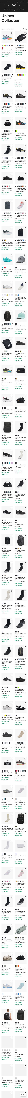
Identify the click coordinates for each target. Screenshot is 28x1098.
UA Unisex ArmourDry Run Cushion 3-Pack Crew (20, 578)
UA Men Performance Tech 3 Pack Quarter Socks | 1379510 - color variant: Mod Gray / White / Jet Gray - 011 (5, 659)
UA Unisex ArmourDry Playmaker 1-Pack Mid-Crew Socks (20, 466)
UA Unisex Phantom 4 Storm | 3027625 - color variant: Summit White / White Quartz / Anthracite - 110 (18, 351)
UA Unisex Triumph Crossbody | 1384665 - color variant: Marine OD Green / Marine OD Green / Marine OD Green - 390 (16, 938)
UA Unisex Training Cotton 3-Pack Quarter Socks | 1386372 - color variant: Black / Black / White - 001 (16, 603)
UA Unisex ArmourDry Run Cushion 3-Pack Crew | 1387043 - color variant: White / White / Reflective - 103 (20, 575)
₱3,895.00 (17, 412)
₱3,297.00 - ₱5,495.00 (7, 470)
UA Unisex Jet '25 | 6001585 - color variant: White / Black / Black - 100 (7, 687)
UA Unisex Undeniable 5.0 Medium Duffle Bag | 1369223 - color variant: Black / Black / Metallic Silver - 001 (17, 186)
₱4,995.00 (4, 693)
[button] (20, 5)
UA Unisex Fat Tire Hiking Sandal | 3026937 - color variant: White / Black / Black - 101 (16, 715)
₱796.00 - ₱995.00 (6, 1055)
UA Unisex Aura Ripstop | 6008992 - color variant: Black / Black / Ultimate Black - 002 (25, 771)
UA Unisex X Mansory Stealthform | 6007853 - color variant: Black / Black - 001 (16, 324)
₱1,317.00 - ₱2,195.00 (6, 217)
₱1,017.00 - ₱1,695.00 (20, 245)
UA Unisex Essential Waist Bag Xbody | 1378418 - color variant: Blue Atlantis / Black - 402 (19, 45)
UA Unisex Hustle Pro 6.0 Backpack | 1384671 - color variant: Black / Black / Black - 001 (16, 548)
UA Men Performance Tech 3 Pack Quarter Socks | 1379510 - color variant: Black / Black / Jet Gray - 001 (2, 659)
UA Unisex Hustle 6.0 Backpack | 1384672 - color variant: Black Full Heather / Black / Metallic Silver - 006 (21, 659)
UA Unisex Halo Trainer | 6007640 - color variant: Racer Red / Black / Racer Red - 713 (7, 186)
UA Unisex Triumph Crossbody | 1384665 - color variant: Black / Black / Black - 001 (18, 938)
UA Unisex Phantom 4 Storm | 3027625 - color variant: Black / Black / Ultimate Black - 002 (16, 351)
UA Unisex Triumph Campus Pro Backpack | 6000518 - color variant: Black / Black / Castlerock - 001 (16, 1023)
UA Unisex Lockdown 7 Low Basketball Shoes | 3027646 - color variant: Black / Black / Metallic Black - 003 (21, 158)
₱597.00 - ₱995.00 (6, 164)
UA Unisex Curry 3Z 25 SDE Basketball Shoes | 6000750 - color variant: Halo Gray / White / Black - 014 (5, 463)
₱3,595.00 (17, 1083)
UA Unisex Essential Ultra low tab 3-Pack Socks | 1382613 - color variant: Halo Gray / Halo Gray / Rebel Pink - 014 (7, 881)
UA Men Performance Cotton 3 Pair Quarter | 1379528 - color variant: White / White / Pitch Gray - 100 (2, 632)
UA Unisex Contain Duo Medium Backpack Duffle (20, 969)
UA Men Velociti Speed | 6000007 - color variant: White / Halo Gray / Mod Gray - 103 (5, 743)
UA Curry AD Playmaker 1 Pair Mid (20, 438)
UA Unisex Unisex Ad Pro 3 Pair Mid (6, 578)
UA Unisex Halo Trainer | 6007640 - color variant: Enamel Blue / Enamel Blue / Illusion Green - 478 (9, 186)
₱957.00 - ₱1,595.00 (20, 747)
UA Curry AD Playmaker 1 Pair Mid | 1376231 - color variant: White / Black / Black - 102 (18, 435)
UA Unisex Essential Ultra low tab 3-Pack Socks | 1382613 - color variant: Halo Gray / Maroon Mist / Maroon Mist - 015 (9, 881)
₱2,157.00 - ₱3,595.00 (20, 191)
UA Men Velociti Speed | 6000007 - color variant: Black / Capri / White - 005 (9, 743)
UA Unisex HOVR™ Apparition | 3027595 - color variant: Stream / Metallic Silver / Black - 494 (4, 799)
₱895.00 (17, 609)
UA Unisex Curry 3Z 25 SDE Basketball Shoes (6, 468)
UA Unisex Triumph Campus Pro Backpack (20, 1025)
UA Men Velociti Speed (6, 747)
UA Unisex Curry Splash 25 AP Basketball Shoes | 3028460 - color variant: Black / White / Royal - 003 (2, 240)
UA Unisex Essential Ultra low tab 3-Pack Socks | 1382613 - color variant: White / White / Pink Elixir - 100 (5, 881)
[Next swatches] (25, 45)
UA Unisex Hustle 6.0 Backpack (20, 662)
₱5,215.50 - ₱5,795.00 (20, 972)
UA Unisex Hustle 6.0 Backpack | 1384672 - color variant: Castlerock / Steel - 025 (23, 659)
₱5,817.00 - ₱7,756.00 (6, 52)
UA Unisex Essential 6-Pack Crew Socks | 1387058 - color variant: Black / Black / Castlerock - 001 (5, 603)
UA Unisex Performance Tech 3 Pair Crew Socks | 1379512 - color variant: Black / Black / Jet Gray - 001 (2, 826)
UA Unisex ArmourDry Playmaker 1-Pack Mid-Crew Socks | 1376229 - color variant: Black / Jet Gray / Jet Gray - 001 (16, 463)
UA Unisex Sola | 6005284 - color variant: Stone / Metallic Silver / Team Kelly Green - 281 (2, 297)
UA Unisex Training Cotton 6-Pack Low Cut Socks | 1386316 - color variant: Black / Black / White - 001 (2, 938)
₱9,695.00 (4, 748)
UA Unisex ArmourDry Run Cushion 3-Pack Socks (20, 495)
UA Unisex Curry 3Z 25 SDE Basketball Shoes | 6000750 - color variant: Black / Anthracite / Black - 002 (2, 463)
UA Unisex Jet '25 (5, 691)
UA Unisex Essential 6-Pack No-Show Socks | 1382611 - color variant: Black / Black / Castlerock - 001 (4, 75)
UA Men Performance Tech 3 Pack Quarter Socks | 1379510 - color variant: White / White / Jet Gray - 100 (7, 659)
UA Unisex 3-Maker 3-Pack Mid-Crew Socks (6, 856)
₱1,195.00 (3, 665)
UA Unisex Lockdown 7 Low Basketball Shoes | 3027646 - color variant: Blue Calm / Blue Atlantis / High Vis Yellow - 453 (23, 158)
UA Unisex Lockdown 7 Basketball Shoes (7, 107)
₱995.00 (17, 469)
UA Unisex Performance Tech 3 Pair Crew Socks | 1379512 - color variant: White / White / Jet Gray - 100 (7, 826)
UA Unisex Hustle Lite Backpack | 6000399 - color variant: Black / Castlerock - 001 (4, 324)
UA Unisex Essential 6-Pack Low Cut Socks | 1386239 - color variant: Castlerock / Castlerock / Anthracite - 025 (21, 743)
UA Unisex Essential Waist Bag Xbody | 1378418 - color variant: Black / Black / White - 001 (17, 45)
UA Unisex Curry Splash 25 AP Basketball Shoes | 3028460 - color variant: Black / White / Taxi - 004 (5, 240)
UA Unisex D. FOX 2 (19, 1054)
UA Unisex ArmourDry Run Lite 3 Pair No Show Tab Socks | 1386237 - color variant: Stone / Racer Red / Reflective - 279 (16, 295)
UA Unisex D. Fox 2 (19, 133)
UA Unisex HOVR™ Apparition (5, 801)
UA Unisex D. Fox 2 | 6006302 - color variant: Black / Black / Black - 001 (16, 520)
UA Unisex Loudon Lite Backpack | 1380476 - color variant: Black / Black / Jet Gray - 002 (17, 240)
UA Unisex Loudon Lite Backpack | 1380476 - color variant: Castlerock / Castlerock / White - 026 (19, 240)
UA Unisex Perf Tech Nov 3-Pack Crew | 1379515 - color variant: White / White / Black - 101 (7, 1050)
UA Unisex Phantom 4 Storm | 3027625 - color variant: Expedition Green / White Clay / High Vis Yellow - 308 (20, 351)
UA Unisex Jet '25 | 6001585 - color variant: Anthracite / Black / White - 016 (2, 687)
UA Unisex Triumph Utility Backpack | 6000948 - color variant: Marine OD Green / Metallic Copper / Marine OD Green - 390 (16, 826)
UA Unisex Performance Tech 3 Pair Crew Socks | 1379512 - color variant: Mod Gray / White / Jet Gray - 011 (5, 826)
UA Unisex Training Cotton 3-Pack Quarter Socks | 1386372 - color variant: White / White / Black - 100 (18, 603)
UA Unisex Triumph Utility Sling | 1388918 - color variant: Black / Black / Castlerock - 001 (2, 435)
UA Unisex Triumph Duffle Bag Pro (6, 968)
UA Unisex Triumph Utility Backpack (19, 829)
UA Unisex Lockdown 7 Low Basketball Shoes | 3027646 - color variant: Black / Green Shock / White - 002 (19, 158)
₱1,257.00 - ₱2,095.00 (20, 50)
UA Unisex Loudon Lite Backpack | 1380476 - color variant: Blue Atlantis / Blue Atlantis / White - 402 (23, 240)
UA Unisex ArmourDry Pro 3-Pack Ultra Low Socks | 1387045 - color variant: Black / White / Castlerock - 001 (16, 909)
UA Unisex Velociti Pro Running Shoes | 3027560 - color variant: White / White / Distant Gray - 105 (5, 520)
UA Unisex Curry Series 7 (7, 50)
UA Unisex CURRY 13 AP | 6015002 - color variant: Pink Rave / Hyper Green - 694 (23, 75)
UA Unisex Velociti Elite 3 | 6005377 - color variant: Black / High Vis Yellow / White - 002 (2, 379)
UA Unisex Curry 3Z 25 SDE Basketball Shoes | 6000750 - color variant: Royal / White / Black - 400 (7, 463)
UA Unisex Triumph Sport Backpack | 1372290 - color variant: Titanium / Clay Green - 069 (5, 548)
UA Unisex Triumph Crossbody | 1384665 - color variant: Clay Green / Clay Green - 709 (23, 938)
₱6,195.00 (17, 526)
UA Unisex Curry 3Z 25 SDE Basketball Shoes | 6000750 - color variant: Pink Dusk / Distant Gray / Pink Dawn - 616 (12, 463)
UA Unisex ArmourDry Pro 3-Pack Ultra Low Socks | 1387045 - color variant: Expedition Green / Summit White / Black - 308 (18, 909)
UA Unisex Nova (19, 106)
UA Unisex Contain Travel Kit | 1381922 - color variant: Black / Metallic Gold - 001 (16, 379)
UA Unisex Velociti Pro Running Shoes (6, 523)
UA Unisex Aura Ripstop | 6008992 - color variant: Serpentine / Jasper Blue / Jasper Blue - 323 (23, 771)
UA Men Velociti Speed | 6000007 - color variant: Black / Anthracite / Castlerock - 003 (2, 743)
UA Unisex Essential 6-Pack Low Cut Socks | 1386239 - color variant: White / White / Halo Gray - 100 (23, 743)
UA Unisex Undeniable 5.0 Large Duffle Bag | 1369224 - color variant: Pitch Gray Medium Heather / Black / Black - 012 (2, 771)
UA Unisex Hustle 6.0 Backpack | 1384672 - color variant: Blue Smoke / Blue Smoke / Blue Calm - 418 (19, 659)
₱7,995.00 (17, 82)
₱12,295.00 (4, 385)
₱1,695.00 (3, 356)
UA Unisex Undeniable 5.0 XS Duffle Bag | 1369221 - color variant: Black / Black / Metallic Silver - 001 (4, 131)
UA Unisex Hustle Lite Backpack (6, 326)
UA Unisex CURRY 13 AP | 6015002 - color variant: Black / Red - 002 (19, 75)
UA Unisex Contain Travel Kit (19, 381)
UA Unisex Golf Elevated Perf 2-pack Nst (20, 634)
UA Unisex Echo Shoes (6, 717)
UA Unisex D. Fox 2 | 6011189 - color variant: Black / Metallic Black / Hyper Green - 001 (16, 131)
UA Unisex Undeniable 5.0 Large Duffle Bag (6, 773)
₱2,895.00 (4, 440)
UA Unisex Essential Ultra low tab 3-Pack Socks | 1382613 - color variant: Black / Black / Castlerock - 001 (2, 881)
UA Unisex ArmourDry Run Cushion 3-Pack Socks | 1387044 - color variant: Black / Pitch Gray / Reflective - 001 (16, 492)
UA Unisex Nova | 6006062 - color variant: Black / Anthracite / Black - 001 (17, 104)
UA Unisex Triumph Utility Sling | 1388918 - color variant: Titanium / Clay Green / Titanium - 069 (5, 435)
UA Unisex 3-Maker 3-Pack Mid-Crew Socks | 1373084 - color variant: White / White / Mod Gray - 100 (2, 854)
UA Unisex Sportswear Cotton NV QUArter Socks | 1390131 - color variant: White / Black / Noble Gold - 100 (16, 881)
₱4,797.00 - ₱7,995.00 (20, 107)
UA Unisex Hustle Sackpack (5, 1025)
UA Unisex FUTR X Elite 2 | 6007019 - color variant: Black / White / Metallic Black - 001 (2, 408)
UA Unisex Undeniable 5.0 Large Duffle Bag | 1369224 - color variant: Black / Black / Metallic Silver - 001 (7, 771)
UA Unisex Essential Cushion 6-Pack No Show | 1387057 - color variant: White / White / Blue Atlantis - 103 (18, 994)
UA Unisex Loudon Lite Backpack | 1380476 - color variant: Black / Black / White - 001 (21, 240)
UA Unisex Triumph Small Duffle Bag (19, 1081)
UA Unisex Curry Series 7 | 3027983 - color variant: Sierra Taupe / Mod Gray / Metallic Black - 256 (12, 45)
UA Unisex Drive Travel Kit (20, 856)
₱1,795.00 (17, 498)
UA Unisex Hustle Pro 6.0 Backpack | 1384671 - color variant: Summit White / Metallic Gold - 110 (18, 548)
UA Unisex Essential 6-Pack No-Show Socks (6, 77)
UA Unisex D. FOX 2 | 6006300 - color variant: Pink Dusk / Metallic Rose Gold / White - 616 (16, 1050)
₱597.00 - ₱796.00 (19, 636)
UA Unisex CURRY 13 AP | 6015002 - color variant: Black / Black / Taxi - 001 (17, 75)
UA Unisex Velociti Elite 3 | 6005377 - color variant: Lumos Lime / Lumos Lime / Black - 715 (5, 379)
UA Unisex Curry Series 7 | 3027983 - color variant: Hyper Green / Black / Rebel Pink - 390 (5, 45)
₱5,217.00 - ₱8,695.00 (6, 190)
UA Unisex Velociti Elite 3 (6, 383)
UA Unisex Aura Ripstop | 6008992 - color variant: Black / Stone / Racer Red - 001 (16, 771)
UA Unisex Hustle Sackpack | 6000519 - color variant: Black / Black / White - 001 (2, 1023)
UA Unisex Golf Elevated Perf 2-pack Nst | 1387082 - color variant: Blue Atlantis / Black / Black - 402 (18, 632)
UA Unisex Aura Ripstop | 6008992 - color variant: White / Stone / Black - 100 (20, 771)
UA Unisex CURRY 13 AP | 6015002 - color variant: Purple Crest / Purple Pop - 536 (21, 75)
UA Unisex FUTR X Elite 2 (7, 410)
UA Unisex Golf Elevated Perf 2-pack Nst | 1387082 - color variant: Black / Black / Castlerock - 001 (16, 632)
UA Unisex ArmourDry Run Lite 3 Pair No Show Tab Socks (20, 298)
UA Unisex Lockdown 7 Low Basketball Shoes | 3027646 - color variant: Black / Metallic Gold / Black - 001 (17, 158)
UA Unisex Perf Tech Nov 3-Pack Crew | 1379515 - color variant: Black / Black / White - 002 (5, 1050)
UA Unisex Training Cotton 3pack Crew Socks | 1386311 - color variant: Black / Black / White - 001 (2, 909)
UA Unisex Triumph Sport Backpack (6, 551)
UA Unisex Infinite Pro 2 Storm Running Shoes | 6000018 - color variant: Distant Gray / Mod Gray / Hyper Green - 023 (18, 687)
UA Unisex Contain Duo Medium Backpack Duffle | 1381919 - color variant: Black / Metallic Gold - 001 (16, 966)
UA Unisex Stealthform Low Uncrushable (20, 270)
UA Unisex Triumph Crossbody (19, 940)
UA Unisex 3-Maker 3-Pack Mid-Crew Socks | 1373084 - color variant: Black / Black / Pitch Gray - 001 (5, 854)
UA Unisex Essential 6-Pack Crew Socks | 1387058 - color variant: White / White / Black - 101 (2, 603)
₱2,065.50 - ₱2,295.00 (7, 328)
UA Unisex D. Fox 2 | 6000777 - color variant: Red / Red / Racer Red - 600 (5, 267)
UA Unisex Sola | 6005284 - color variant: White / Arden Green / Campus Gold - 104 (12, 295)
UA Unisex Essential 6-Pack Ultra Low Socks (20, 801)
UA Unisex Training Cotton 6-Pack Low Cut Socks (7, 941)
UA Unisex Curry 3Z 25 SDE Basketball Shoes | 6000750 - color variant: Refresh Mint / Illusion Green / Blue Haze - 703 (2, 465)
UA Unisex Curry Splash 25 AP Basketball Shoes (7, 243)
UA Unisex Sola (5, 299)
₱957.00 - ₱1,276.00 (20, 915)
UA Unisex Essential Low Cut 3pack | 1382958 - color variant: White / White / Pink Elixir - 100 (21, 213)
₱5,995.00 (4, 553)
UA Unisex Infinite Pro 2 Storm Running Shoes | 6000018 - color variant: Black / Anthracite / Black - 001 (16, 687)
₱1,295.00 (3, 858)
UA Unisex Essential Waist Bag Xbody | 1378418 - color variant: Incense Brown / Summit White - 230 (23, 45)
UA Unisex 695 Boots (6, 1080)
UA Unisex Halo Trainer (6, 188)
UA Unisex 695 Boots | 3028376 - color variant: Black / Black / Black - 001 (2, 1078)
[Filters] (26, 29)
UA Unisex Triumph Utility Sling (6, 438)
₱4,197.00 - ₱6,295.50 (6, 271)
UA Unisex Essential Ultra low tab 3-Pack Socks (6, 884)
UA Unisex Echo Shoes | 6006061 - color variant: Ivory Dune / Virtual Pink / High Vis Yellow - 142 (4, 715)
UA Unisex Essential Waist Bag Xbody (19, 48)
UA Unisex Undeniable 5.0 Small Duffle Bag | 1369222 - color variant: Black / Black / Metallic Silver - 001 (4, 492)
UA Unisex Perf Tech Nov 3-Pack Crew (6, 1053)
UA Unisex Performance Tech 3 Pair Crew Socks (7, 829)
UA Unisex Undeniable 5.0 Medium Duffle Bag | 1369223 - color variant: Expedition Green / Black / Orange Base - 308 (21, 186)
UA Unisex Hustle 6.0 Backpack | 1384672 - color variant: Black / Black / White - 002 (17, 659)
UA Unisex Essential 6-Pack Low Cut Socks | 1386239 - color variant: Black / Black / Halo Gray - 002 (19, 743)
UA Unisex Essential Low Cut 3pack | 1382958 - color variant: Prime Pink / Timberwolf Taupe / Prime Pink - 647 (23, 213)
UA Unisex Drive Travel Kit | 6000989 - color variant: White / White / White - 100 (16, 854)
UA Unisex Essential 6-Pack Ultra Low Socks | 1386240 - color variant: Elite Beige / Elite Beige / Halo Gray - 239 (16, 799)
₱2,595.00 (4, 136)
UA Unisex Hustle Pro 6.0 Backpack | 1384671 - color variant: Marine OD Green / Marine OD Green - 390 (20, 548)
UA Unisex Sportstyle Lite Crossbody (6, 354)
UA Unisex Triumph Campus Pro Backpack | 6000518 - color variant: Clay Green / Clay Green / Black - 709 (18, 1023)
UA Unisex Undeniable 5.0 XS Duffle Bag (6, 134)
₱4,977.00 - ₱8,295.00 (7, 301)
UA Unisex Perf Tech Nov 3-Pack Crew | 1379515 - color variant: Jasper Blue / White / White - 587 (2, 1050)
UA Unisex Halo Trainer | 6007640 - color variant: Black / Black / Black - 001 (2, 186)
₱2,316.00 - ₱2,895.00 (7, 497)
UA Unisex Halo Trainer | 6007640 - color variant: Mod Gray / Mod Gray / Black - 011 (5, 186)
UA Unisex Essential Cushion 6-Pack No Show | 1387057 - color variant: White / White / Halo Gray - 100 (16, 994)
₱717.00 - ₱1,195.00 (19, 887)
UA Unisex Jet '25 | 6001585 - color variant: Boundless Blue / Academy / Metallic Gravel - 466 (5, 687)
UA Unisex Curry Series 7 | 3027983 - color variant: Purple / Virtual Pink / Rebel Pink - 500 (9, 45)
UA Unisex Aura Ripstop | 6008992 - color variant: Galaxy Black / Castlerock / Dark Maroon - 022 (18, 771)
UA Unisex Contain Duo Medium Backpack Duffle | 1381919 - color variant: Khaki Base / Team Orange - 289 (18, 966)
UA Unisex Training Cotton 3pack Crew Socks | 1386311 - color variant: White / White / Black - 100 (5, 909)
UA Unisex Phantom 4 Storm (20, 354)
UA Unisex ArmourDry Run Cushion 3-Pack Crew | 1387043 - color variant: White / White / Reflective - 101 (18, 575)
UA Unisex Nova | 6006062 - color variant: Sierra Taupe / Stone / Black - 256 (21, 104)
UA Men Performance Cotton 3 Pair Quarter (6, 634)
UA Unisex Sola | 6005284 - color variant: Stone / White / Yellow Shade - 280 (7, 295)
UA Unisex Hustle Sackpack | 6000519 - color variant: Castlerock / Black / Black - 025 (5, 1023)
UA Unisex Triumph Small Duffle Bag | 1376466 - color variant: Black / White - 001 (16, 1078)
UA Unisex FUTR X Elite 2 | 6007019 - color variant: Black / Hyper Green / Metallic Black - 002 (5, 408)
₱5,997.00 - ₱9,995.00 (7, 719)
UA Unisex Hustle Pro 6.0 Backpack (20, 551)
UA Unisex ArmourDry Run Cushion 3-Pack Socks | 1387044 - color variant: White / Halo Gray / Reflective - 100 (18, 492)
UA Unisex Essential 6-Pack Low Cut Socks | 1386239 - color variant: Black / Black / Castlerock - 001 (17, 743)
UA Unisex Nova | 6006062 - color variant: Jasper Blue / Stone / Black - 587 (23, 104)
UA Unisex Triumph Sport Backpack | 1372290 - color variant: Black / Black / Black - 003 (2, 548)
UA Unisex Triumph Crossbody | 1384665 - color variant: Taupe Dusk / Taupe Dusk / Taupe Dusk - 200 (20, 938)
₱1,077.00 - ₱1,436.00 (6, 580)
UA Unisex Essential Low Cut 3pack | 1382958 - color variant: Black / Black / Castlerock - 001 (17, 213)
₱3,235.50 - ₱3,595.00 (20, 1027)
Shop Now (14, 10)
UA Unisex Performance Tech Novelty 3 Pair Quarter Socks (7, 161)
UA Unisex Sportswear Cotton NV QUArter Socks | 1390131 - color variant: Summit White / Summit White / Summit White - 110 (18, 881)
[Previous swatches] (16, 45)
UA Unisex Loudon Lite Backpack (20, 243)
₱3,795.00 (4, 109)
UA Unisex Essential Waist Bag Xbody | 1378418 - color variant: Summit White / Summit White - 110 (21, 45)
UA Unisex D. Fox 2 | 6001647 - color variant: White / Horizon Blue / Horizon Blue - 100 (2, 994)
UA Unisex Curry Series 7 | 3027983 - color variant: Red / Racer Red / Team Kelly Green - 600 (2, 48)
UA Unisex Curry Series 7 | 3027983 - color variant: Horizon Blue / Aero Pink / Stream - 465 (7, 45)
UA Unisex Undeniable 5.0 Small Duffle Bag (6, 495)
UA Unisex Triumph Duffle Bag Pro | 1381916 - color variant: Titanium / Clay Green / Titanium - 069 (5, 966)
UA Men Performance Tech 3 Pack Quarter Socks (6, 662)
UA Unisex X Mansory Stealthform (20, 326)
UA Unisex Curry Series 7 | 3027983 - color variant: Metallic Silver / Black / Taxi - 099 (2, 45)
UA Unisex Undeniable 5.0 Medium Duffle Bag (20, 189)
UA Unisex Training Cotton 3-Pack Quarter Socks (20, 607)
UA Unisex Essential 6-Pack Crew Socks (6, 606)
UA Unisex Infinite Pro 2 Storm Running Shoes (20, 690)
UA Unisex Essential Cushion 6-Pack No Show (19, 997)
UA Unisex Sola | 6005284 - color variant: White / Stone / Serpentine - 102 (5, 295)
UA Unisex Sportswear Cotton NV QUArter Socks (20, 884)
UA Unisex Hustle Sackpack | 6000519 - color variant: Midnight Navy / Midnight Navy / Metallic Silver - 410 (7, 1023)
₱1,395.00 (3, 79)
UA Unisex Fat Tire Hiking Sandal (19, 718)
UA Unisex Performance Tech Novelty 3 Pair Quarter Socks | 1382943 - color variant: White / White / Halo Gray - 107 (4, 158)
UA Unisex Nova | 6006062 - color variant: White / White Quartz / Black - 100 (19, 104)
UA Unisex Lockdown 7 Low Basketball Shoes (20, 160)
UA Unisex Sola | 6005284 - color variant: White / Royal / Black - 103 (9, 295)
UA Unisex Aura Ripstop (20, 775)
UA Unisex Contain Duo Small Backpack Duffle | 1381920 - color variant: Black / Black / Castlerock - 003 (16, 408)
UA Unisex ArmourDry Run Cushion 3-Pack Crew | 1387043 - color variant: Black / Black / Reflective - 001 (16, 575)
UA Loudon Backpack (6, 215)
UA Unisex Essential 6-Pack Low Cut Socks (20, 745)
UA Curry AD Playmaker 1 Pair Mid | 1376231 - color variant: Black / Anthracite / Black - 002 (16, 435)
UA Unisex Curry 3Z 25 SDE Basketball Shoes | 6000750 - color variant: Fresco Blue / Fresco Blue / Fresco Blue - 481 (9, 463)
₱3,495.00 (4, 970)
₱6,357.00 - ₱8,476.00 (7, 525)
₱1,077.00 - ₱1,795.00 (20, 581)
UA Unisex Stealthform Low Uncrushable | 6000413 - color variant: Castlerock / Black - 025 (16, 267)
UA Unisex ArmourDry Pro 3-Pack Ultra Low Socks (20, 913)
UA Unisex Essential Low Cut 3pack (21, 216)
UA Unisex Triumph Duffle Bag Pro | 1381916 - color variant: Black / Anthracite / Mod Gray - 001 (2, 966)
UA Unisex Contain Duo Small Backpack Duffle (20, 410)
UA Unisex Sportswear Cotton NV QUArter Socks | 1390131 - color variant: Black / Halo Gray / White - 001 (20, 881)
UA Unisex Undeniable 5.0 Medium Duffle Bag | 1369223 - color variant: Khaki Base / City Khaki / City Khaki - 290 (23, 186)
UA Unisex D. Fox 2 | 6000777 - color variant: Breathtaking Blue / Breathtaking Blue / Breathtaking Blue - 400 (2, 267)
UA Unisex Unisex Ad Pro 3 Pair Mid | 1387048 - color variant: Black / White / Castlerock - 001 (2, 575)
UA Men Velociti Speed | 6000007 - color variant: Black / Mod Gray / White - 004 (7, 743)
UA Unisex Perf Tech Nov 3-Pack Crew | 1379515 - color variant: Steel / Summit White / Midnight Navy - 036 (9, 1050)
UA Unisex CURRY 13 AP (20, 79)
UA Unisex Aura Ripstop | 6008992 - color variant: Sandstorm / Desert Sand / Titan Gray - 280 (16, 773)
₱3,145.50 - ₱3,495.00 (7, 775)
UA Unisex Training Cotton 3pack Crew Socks (6, 913)
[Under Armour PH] (14, 5)
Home (2, 29)
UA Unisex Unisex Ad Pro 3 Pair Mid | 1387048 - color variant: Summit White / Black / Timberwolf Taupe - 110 (5, 575)
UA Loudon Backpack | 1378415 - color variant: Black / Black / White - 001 (4, 213)
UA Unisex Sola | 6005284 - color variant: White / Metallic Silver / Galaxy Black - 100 (2, 295)
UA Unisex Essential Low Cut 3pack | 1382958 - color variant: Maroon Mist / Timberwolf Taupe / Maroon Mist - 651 (19, 213)
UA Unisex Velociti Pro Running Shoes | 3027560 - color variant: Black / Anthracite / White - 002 (2, 520)
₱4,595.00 (17, 553)
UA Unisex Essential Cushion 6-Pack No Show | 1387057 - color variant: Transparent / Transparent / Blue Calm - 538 (20, 994)
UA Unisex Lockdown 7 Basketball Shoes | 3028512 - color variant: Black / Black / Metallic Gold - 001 (4, 104)
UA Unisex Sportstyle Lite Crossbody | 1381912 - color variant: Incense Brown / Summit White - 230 (4, 351)
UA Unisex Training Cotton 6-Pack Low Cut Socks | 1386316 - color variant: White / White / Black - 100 (5, 938)
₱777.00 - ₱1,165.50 (6, 887)
